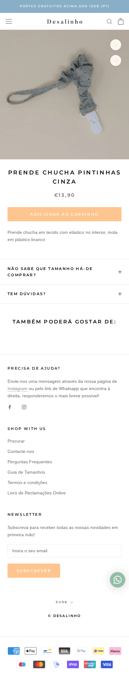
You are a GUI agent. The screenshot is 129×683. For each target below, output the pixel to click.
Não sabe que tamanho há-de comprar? (50, 271)
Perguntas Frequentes (30, 461)
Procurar (16, 440)
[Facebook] (10, 406)
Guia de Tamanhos (26, 472)
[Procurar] (109, 21)
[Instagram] (24, 406)
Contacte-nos (21, 451)
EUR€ (62, 602)
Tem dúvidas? (27, 293)
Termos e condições (27, 482)
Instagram (18, 388)
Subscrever (34, 570)
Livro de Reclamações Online (37, 492)
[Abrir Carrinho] (120, 21)
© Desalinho (64, 616)
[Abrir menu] (9, 21)
